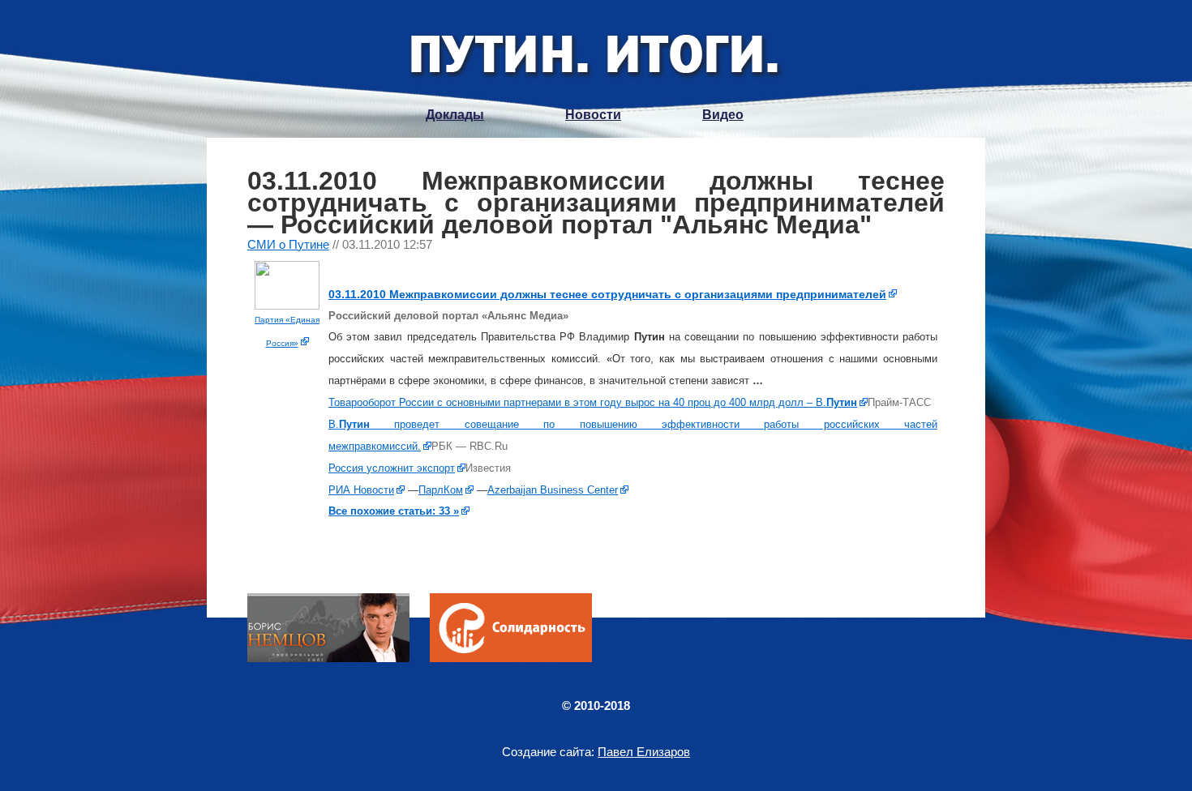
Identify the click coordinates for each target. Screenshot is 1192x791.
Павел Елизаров (644, 752)
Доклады (455, 115)
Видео (723, 115)
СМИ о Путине (288, 244)
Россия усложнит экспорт (391, 468)
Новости (593, 115)
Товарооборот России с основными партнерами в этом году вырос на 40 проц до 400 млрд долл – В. (592, 402)
